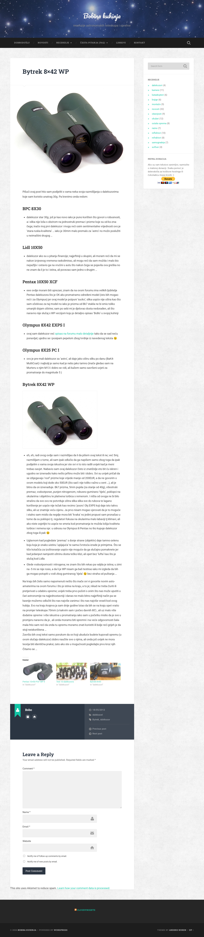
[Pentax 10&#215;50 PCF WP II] (38, 671)
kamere (155, 90)
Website (27, 841)
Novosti (43, 42)
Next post (97, 733)
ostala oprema (159, 123)
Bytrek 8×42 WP (46, 71)
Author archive (27, 716)
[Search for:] (168, 66)
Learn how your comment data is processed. (83, 888)
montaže (156, 104)
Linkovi (121, 42)
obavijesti (157, 114)
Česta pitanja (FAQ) (92, 42)
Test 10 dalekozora (65, 681)
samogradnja (158, 142)
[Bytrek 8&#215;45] (105, 671)
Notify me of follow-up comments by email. (47, 856)
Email (26, 827)
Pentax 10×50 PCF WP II (34, 681)
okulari (155, 118)
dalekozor (105, 719)
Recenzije (62, 42)
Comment (28, 768)
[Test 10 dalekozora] (71, 671)
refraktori (156, 137)
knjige (155, 99)
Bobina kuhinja (102, 15)
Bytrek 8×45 (95, 681)
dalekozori (97, 714)
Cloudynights (86, 910)
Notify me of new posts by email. (42, 861)
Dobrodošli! (22, 42)
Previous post (99, 728)
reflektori (156, 133)
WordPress (61, 930)
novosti (155, 109)
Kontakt (139, 42)
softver (155, 147)
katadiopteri (158, 95)
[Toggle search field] (189, 43)
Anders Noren (177, 930)
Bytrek (95, 719)
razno (154, 128)
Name (26, 812)
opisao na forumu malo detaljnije (74, 333)
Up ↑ (191, 930)
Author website (34, 716)
